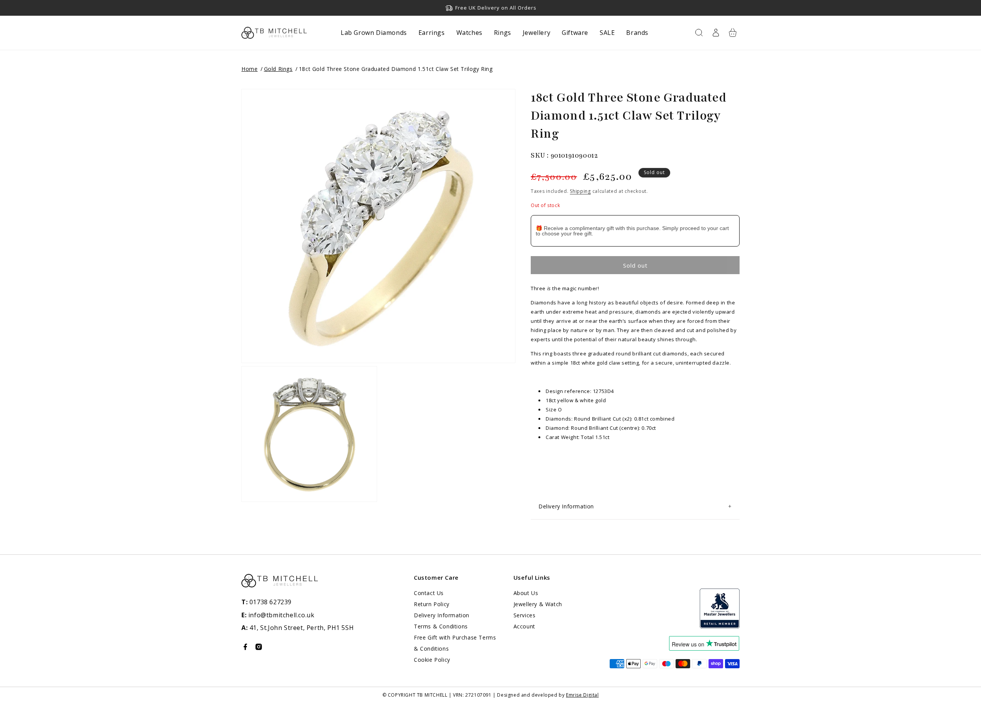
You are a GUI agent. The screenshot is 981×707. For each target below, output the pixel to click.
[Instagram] (258, 648)
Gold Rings (278, 68)
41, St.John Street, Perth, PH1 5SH (301, 627)
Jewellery (536, 32)
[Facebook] (245, 648)
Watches (469, 32)
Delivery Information (441, 615)
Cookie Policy (432, 659)
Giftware (575, 32)
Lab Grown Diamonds (374, 32)
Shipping (580, 191)
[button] (699, 32)
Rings (502, 32)
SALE (607, 32)
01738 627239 (266, 602)
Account (524, 626)
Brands (637, 32)
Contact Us (429, 593)
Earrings (431, 32)
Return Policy (431, 604)
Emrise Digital (582, 695)
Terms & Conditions (441, 626)
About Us (525, 593)
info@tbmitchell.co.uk (277, 615)
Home (249, 68)
